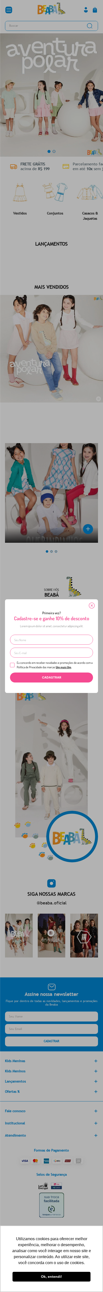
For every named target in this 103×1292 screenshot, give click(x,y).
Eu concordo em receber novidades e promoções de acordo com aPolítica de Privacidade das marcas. (54, 665)
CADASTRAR (51, 677)
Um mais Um (63, 667)
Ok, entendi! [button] (51, 1277)
